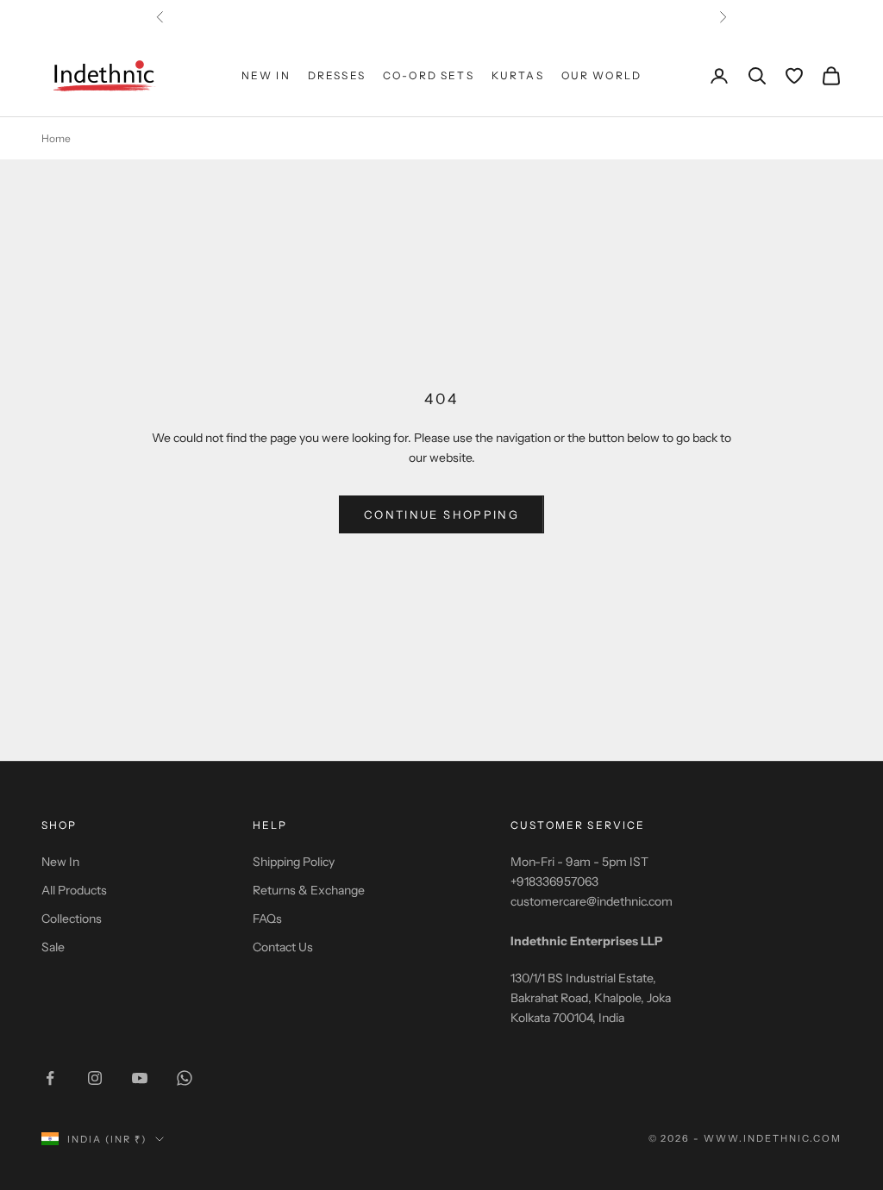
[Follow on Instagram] (94, 1078)
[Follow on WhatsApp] (184, 1078)
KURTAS (518, 75)
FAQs (267, 918)
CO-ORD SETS (428, 75)
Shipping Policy (294, 861)
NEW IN (266, 75)
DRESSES (337, 75)
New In (60, 861)
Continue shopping (441, 514)
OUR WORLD (601, 75)
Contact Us (283, 947)
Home (56, 138)
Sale (53, 947)
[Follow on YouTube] (139, 1078)
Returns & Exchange (309, 890)
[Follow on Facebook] (50, 1078)
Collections (71, 918)
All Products (74, 890)
